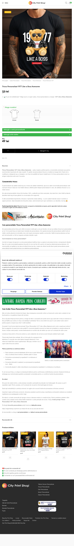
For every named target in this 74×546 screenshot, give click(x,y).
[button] (37, 129)
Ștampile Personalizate (8, 508)
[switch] (28, 279)
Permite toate (60, 291)
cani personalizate (22, 412)
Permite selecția (37, 291)
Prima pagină (5, 80)
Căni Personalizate (43, 489)
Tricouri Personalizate (26, 80)
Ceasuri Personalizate (44, 495)
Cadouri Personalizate (14, 80)
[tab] (37, 420)
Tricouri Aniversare (37, 80)
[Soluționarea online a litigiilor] (55, 509)
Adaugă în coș (44, 151)
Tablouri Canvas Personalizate (46, 484)
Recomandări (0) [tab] (7, 420)
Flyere (3, 511)
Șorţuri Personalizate (43, 492)
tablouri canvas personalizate (39, 412)
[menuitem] (7, 518)
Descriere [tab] (5, 166)
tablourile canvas (36, 405)
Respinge (14, 291)
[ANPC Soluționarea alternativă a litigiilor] (55, 503)
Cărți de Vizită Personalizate (9, 503)
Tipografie (4, 500)
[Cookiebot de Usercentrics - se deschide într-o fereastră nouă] (64, 253)
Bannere (4, 505)
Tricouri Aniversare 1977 (48, 80)
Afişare (66, 286)
